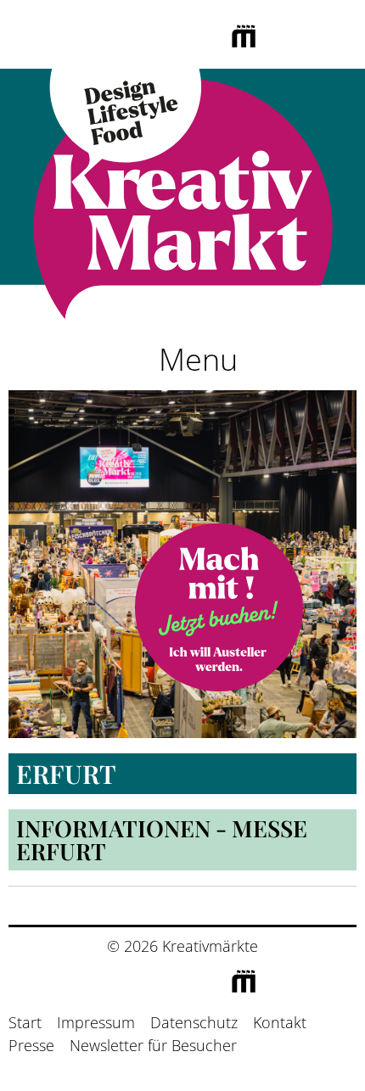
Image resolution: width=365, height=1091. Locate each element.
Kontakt (279, 1022)
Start (25, 1022)
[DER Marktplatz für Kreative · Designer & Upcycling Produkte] (182, 197)
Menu (194, 359)
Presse (31, 1045)
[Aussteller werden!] (219, 607)
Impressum (96, 1022)
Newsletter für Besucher (153, 1045)
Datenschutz (194, 1022)
